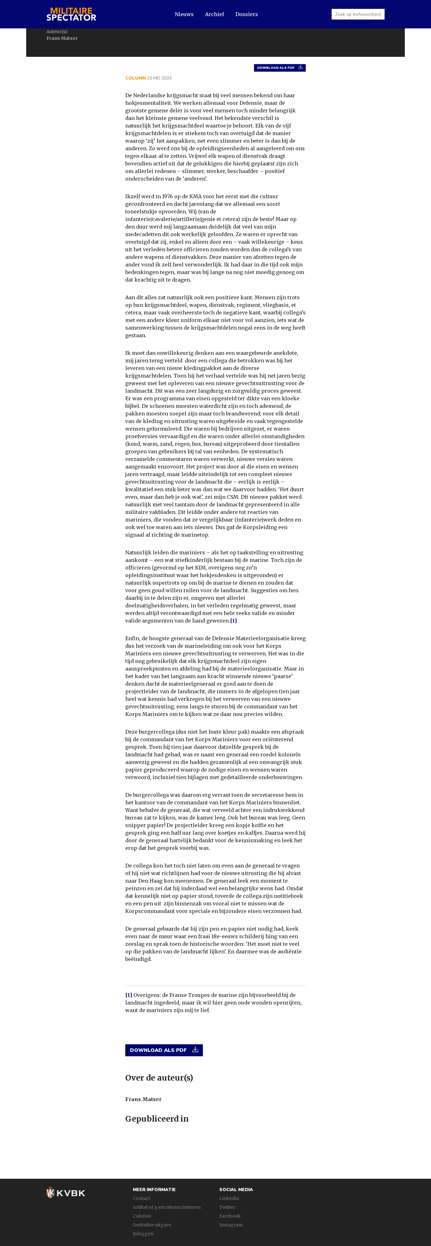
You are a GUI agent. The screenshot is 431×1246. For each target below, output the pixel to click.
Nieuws (184, 14)
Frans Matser (143, 1099)
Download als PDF (276, 68)
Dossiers (246, 14)
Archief (214, 14)
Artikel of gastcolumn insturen (167, 1207)
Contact (141, 1198)
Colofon (142, 1216)
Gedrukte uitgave (152, 1225)
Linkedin (229, 1198)
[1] (233, 620)
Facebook (230, 1216)
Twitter (227, 1207)
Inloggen (143, 1234)
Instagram (231, 1225)
